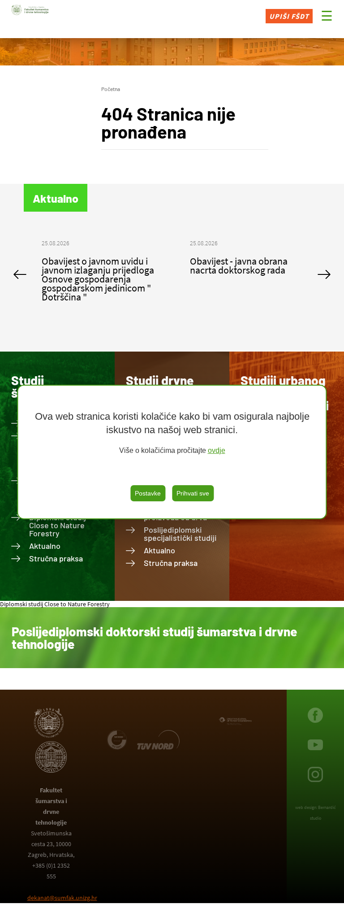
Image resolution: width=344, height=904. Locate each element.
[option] (98, 274)
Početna (110, 89)
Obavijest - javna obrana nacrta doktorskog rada (239, 265)
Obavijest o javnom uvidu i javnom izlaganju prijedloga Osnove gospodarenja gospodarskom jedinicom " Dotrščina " (98, 279)
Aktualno (44, 546)
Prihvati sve (192, 493)
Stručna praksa (56, 558)
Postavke (148, 493)
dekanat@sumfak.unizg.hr (62, 898)
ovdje (216, 450)
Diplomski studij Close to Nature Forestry (57, 525)
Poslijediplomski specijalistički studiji (180, 534)
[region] (172, 452)
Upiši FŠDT (289, 16)
